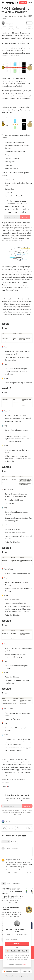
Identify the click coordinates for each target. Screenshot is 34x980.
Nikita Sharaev (10, 22)
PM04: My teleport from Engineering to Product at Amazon (12, 891)
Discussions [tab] (16, 883)
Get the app (26, 971)
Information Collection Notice (20, 812)
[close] (28, 921)
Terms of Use (26, 810)
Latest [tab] (9, 883)
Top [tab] (4, 883)
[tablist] (10, 842)
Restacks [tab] (14, 842)
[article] (17, 896)
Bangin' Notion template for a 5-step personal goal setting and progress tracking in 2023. (12, 913)
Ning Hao (9, 859)
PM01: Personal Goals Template (10, 908)
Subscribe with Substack (18, 951)
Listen (30, 23)
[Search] (30, 883)
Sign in (30, 3)
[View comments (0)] (10, 903)
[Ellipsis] (31, 859)
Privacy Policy (23, 959)
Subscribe (23, 3)
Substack (7, 976)
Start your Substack (12, 971)
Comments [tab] (6, 842)
